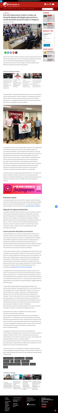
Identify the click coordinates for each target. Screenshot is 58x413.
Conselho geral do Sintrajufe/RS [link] (50, 25)
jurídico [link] (17, 361)
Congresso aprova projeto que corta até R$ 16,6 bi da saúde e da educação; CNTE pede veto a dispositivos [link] (7, 84)
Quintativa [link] (49, 16)
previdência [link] (25, 361)
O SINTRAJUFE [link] (8, 401)
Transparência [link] (23, 8)
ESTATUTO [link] (7, 409)
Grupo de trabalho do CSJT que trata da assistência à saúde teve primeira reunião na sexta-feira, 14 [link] (36, 83)
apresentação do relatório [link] (33, 206)
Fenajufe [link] (6, 361)
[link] (21, 4)
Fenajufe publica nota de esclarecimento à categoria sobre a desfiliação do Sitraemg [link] (17, 83)
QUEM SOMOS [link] (10, 8)
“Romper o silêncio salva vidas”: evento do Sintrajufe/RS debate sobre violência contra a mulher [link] (27, 385)
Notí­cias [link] (14, 8)
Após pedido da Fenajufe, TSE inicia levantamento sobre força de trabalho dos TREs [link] (17, 385)
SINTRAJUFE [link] (5, 8)
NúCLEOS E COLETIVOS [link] (30, 8)
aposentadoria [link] (8, 358)
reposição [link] (25, 364)
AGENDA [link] (46, 13)
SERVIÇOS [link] (18, 8)
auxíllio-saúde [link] (19, 358)
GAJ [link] (12, 361)
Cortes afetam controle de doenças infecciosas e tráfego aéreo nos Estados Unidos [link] (27, 83)
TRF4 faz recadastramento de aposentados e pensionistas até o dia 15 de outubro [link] (8, 385)
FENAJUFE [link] (7, 410)
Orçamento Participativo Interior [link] (49, 56)
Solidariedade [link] (50, 51)
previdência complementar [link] (12, 364)
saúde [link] (5, 367)
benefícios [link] (29, 358)
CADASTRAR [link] (47, 45)
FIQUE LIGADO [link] (48, 49)
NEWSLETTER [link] (48, 31)
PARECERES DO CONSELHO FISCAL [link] (16, 405)
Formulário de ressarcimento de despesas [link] (50, 60)
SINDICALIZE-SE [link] (5, 11)
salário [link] (32, 364)
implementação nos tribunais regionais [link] (21, 267)
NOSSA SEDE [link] (7, 408)
